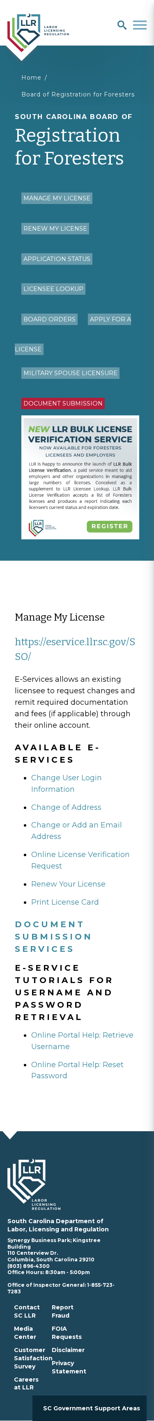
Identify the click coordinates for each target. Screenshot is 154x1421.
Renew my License (55, 228)
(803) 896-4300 (28, 1266)
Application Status (56, 259)
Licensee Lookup (53, 289)
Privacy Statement (69, 1367)
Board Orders (49, 319)
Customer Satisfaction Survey (33, 1358)
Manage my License (56, 198)
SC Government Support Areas (91, 1408)
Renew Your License (68, 884)
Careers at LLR (26, 1383)
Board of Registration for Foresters (78, 94)
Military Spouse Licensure (70, 373)
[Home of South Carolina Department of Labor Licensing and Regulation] (38, 32)
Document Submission (63, 403)
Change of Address (66, 807)
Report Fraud (63, 1311)
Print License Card (65, 902)
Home (31, 77)
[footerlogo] (38, 1184)
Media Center (25, 1333)
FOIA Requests (67, 1333)
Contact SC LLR (27, 1311)
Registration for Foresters (74, 141)
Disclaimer (68, 1350)
